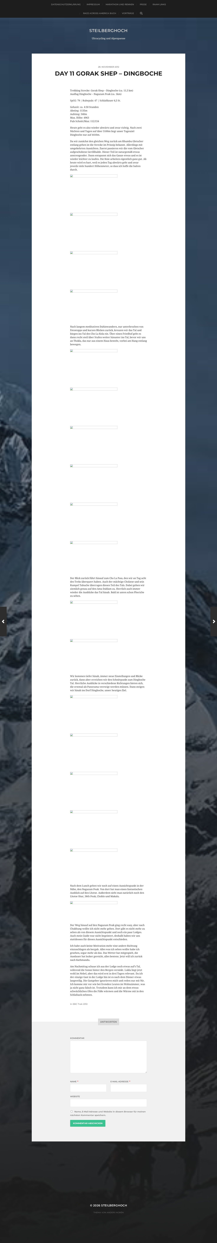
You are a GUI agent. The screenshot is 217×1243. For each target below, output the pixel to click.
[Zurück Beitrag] (3, 621)
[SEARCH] (141, 13)
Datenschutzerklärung (66, 4)
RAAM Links (159, 4)
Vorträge (128, 13)
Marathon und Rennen (120, 4)
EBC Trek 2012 (80, 1004)
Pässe (143, 4)
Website (75, 1096)
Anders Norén (115, 1212)
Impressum (93, 4)
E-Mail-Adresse (120, 1081)
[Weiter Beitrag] (213, 621)
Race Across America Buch (99, 13)
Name (74, 1081)
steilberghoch (108, 30)
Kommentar (77, 1038)
